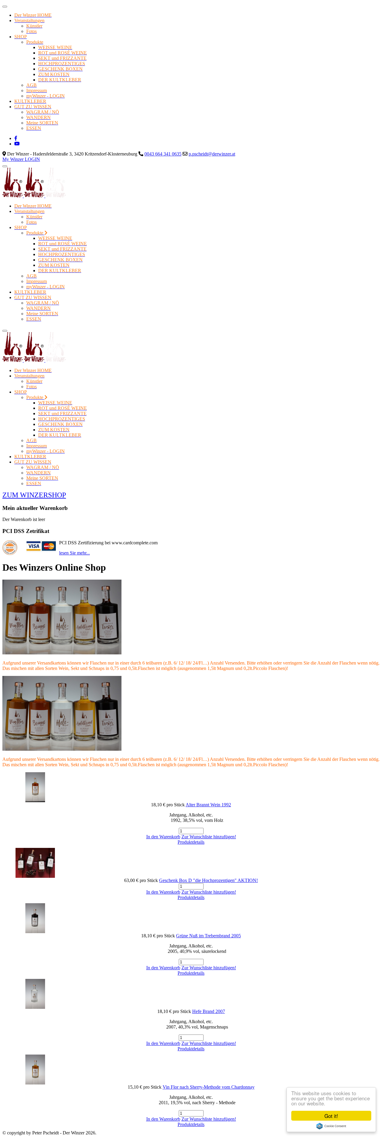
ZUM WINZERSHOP (34, 495)
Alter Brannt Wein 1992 (208, 804)
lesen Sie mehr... (74, 552)
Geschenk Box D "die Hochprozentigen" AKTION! (208, 880)
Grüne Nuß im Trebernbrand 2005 (208, 935)
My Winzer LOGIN (21, 159)
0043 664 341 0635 (162, 153)
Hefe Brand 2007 (208, 1011)
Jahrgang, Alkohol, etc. (191, 814)
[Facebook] (15, 138)
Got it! (331, 1115)
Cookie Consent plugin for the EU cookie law (331, 1126)
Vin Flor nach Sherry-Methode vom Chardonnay (209, 1087)
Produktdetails (191, 842)
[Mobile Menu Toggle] (4, 6)
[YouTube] (17, 143)
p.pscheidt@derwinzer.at (212, 153)
